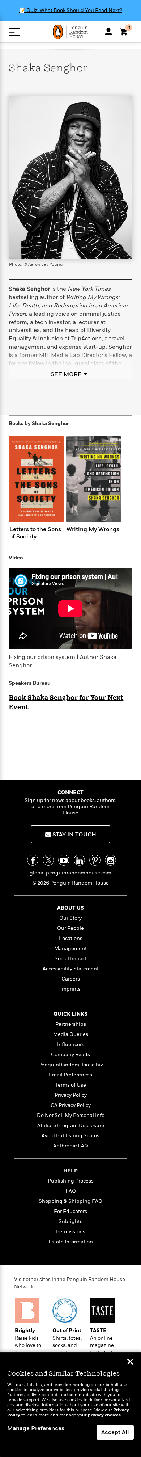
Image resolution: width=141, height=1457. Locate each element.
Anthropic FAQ (70, 1145)
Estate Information (70, 1241)
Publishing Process (71, 1180)
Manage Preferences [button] (35, 1428)
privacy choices (104, 1415)
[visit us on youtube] (63, 860)
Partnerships (70, 1024)
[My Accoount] (108, 31)
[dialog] (70, 1404)
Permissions (70, 1231)
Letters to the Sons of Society (35, 532)
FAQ (70, 1191)
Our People (70, 928)
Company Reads (70, 1054)
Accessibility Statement (71, 968)
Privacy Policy (71, 1095)
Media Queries (70, 1034)
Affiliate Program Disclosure (70, 1125)
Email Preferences (70, 1074)
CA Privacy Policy (71, 1105)
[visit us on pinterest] (95, 860)
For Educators (70, 1211)
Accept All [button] (115, 1432)
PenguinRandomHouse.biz (70, 1064)
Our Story (70, 918)
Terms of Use (70, 1085)
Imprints (70, 989)
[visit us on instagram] (110, 860)
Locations (70, 938)
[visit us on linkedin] (79, 860)
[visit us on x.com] (48, 860)
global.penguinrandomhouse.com (70, 872)
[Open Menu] (14, 32)
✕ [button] (130, 1362)
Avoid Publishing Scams (70, 1135)
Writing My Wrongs (93, 529)
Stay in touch (73, 835)
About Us (70, 907)
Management (70, 948)
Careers (70, 978)
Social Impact (71, 958)
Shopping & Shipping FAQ (70, 1201)
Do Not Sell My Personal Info (70, 1115)
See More (66, 374)
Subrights (70, 1221)
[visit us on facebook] (32, 860)
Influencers (70, 1044)
